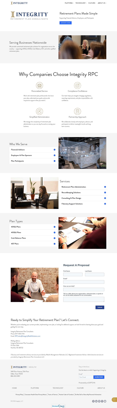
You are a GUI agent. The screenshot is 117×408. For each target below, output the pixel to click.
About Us (101, 3)
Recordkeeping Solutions (71, 192)
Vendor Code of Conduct (66, 395)
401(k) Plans (16, 226)
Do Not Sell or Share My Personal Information (88, 395)
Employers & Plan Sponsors (21, 155)
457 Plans (15, 243)
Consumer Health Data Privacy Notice (36, 395)
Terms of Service (53, 395)
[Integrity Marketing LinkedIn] (96, 401)
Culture (91, 3)
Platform (69, 3)
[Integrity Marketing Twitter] (102, 401)
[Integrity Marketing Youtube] (105, 401)
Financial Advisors (18, 149)
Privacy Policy (19, 395)
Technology (80, 3)
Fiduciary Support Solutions (72, 203)
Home (14, 388)
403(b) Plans (16, 232)
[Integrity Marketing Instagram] (99, 401)
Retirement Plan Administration (74, 186)
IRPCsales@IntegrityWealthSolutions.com (27, 336)
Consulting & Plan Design (71, 198)
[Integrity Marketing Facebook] (93, 401)
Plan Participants (17, 161)
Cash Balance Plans (18, 238)
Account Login (65, 23)
